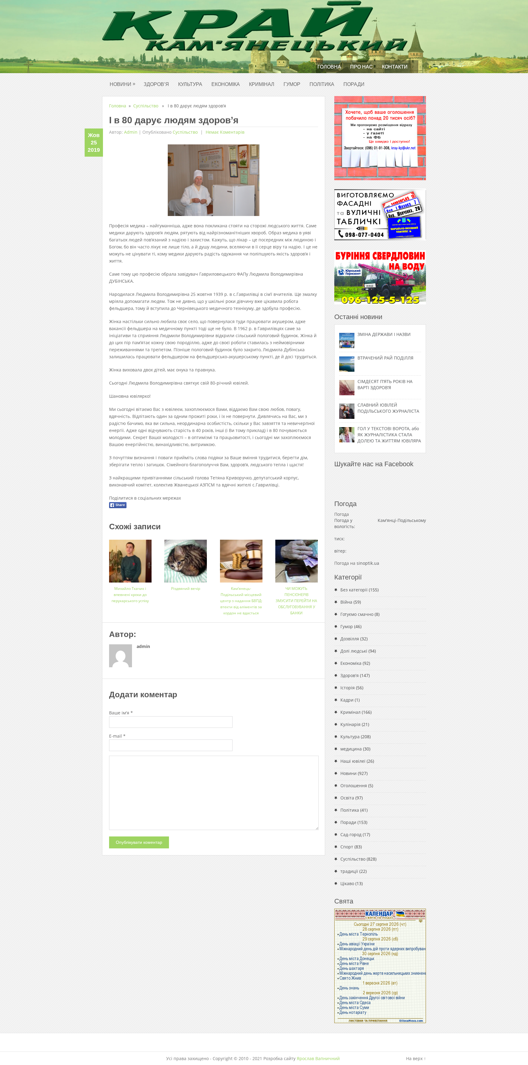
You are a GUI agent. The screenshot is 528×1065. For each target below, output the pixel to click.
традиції (349, 871)
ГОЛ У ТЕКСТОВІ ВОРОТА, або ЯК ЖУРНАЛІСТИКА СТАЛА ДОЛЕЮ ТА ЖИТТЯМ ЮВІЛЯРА (389, 435)
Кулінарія (350, 724)
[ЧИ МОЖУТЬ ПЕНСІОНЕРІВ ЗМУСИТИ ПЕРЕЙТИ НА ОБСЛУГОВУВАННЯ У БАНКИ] (296, 559)
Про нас (361, 66)
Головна (329, 66)
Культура (190, 84)
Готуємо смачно (356, 614)
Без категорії (354, 590)
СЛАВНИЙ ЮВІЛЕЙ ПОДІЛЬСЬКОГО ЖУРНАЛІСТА (388, 408)
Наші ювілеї (352, 761)
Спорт (346, 847)
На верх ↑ (416, 1058)
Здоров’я (156, 84)
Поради (354, 84)
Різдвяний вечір (185, 588)
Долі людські (353, 651)
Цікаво (347, 883)
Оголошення (353, 785)
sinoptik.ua (368, 563)
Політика (322, 84)
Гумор (292, 84)
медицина (351, 749)
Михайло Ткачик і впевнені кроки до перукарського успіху (130, 594)
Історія (347, 688)
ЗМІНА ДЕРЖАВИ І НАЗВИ (384, 334)
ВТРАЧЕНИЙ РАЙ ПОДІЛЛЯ (385, 358)
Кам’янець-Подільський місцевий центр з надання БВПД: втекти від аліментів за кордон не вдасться (241, 601)
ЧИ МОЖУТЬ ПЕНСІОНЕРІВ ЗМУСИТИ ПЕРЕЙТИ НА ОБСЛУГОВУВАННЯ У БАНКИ (296, 601)
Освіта (347, 798)
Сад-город (350, 834)
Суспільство (145, 106)
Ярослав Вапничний (318, 1058)
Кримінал (261, 84)
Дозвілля (349, 639)
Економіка (225, 84)
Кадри (347, 700)
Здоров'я (349, 675)
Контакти (395, 66)
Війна (346, 602)
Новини (122, 84)
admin (131, 132)
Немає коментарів (224, 132)
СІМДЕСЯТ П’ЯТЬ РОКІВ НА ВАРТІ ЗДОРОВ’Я (385, 384)
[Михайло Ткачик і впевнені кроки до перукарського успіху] (130, 559)
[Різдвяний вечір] (185, 559)
